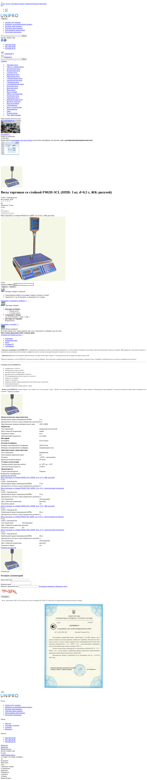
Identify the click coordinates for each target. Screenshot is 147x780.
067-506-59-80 (10, 46)
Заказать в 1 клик (7, 213)
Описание (9, 338)
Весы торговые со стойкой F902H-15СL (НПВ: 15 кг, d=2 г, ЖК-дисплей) (28, 477)
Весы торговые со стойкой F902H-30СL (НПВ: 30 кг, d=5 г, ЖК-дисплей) (28, 506)
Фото (7, 342)
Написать (4, 745)
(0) (2, 203)
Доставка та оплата (12, 725)
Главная (4, 61)
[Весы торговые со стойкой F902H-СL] (11, 187)
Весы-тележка (12, 92)
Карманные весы (13, 74)
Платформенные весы (15, 84)
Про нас (8, 723)
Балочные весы (12, 88)
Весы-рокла (11, 90)
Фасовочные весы (13, 71)
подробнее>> (6, 134)
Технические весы (13, 69)
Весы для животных (15, 94)
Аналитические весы (14, 80)
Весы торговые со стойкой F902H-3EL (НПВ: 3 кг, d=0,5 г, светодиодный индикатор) (32, 517)
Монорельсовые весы (15, 100)
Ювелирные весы (13, 76)
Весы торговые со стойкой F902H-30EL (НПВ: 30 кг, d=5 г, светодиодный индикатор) (32, 530)
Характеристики (11, 340)
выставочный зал (8, 121)
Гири (8, 111)
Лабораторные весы (14, 78)
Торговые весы (12, 65)
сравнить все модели (8, 475)
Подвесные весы (13, 96)
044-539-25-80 (10, 44)
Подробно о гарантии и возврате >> (14, 301)
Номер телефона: (7, 284)
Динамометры (12, 109)
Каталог (4, 18)
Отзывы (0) (9, 344)
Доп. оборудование (14, 115)
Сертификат (9, 346)
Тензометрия (12, 105)
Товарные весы (13, 82)
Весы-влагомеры (13, 103)
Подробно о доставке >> (10, 324)
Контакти (8, 729)
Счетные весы (12, 72)
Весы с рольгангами (14, 107)
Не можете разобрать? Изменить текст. (53, 586)
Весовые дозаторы (13, 101)
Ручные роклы (12, 113)
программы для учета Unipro (21, 140)
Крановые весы (13, 98)
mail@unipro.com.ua (8, 755)
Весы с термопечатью (15, 67)
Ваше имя (5, 580)
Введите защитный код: (10, 586)
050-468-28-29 (10, 48)
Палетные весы (12, 86)
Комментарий (6, 584)
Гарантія (8, 727)
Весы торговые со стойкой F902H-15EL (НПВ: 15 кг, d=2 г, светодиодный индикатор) (32, 488)
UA (6, 9)
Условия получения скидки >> (12, 335)
